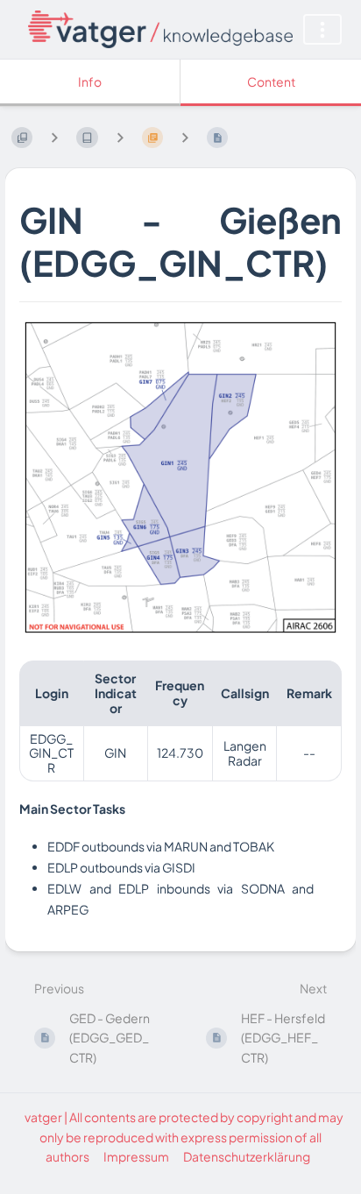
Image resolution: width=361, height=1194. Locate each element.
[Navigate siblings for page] (185, 137)
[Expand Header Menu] (322, 29)
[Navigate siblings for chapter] (120, 137)
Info (90, 81)
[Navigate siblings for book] (54, 137)
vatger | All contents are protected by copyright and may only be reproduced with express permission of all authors (184, 1136)
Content (271, 81)
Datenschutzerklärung (246, 1156)
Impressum (136, 1156)
